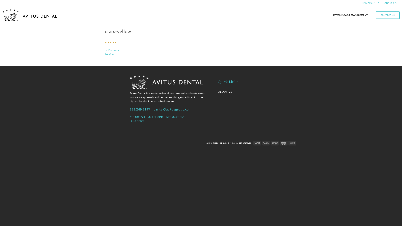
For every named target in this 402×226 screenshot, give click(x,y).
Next (109, 54)
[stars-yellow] (110, 42)
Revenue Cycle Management (350, 14)
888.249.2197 (370, 3)
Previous (112, 50)
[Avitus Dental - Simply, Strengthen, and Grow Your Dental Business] (29, 15)
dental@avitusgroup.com (173, 109)
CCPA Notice (137, 121)
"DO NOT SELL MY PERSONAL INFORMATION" (157, 117)
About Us (390, 3)
